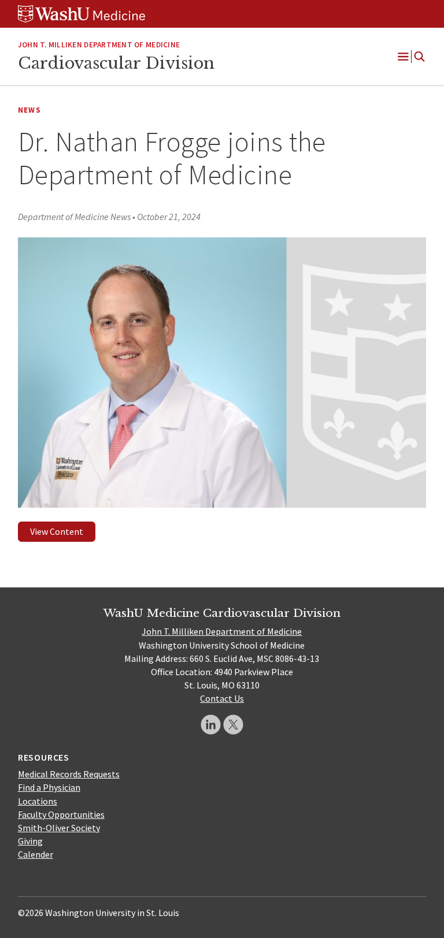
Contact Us (222, 698)
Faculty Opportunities (61, 814)
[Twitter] (233, 724)
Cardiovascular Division (116, 63)
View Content (56, 531)
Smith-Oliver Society (59, 827)
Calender (35, 854)
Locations (37, 801)
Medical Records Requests (69, 774)
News (29, 110)
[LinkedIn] (211, 724)
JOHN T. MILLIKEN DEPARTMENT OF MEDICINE (99, 45)
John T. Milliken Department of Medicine (222, 631)
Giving (30, 841)
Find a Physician (49, 787)
